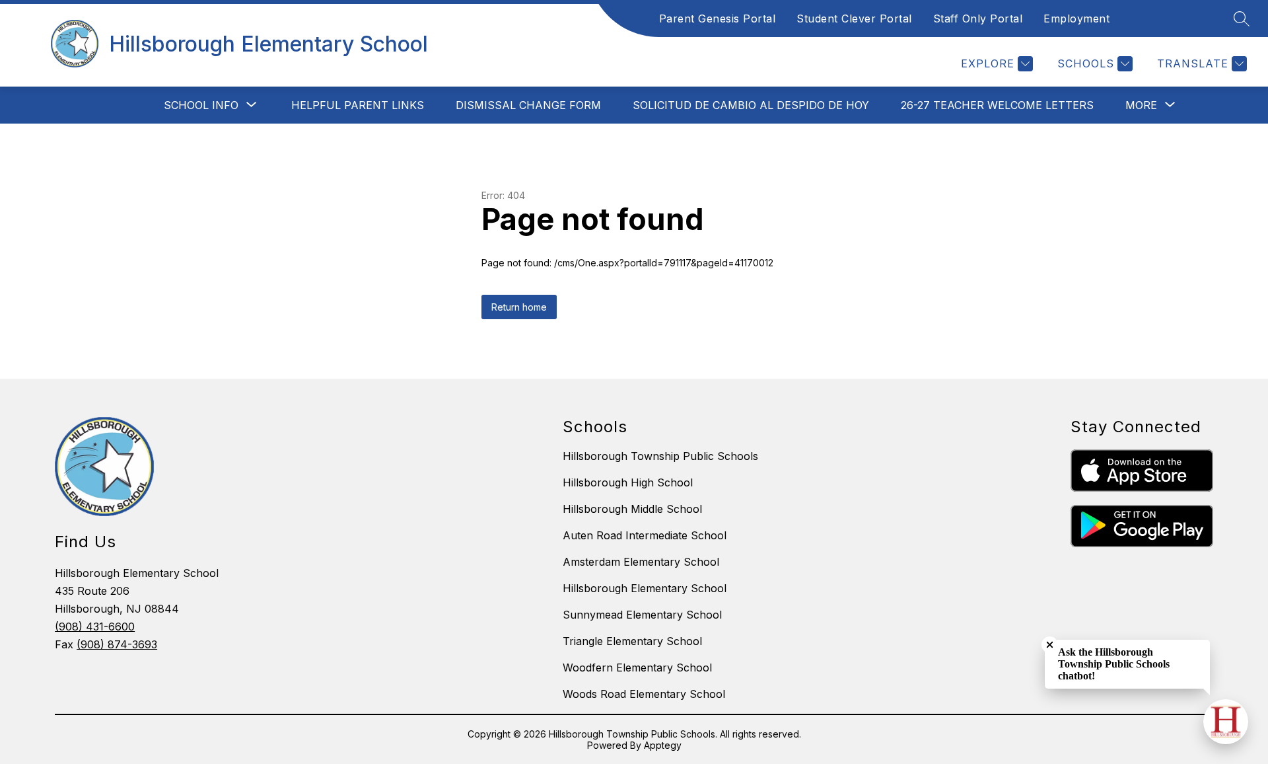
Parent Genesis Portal (717, 18)
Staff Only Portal (978, 18)
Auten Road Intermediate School (644, 535)
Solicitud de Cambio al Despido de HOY (751, 105)
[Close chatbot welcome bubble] (1049, 644)
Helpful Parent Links (357, 105)
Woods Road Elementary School (644, 694)
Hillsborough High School (628, 482)
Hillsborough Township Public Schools (660, 456)
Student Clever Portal (854, 18)
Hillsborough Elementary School (644, 588)
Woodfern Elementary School (637, 667)
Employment (1076, 18)
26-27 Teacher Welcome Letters (997, 105)
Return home (519, 307)
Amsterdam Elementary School (641, 561)
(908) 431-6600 (95, 626)
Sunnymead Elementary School (642, 614)
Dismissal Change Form (528, 105)
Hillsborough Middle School (632, 509)
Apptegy (663, 745)
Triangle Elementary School (632, 641)
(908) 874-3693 (117, 644)
